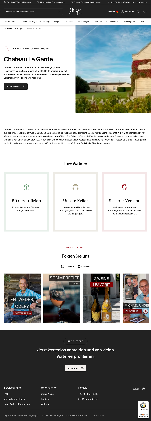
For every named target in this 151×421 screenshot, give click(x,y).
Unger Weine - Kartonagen (17, 404)
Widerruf (45, 404)
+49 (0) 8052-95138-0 (89, 394)
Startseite (8, 29)
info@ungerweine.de (88, 399)
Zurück (136, 389)
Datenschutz (98, 415)
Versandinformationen (14, 399)
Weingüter (19, 29)
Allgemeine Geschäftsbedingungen (21, 415)
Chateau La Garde (35, 29)
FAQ (6, 394)
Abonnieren (72, 368)
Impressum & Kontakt (77, 415)
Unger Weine (47, 394)
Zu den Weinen (13, 86)
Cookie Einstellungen (52, 415)
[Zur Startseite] (75, 11)
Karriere (45, 399)
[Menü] (147, 402)
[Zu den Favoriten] (138, 11)
